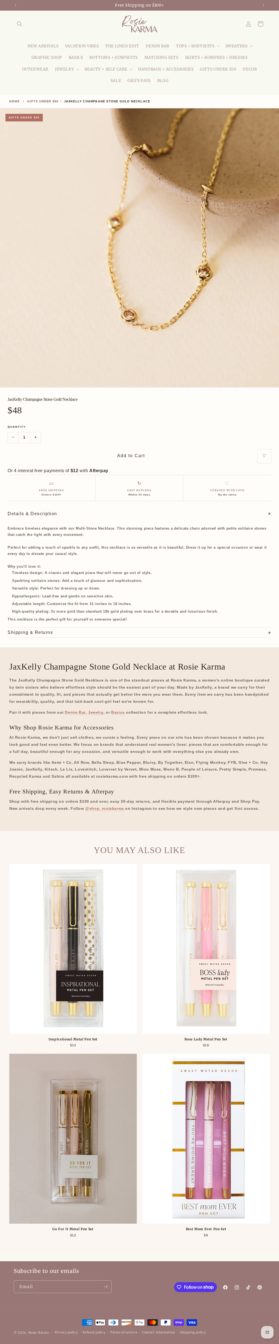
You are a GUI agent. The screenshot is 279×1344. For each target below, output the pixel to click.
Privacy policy (66, 1332)
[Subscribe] (105, 1286)
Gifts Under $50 (42, 101)
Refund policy (94, 1332)
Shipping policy (193, 1332)
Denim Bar (75, 712)
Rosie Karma (38, 1332)
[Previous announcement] (16, 5)
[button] (20, 24)
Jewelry (95, 712)
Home (14, 101)
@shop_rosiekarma (104, 808)
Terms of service (123, 1332)
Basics (118, 712)
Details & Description (139, 514)
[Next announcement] (263, 5)
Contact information (158, 1332)
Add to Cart (131, 455)
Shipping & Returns (139, 633)
